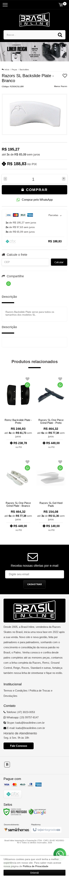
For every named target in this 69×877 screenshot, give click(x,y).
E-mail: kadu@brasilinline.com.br (25, 727)
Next (65, 53)
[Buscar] (60, 34)
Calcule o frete (17, 254)
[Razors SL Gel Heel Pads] (50, 494)
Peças (14, 69)
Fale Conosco (18, 745)
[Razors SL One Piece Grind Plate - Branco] (18, 494)
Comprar (36, 190)
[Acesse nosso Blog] (7, 764)
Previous (3, 53)
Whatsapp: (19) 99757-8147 (22, 717)
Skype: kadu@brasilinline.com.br (25, 722)
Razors (64, 86)
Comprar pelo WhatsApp (37, 199)
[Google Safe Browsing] (37, 811)
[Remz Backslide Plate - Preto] (18, 411)
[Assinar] (34, 584)
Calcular (59, 262)
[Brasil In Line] (34, 20)
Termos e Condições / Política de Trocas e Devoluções (28, 693)
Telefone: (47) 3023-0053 (20, 712)
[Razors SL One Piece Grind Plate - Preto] (50, 411)
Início (7, 69)
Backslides (24, 69)
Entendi (34, 872)
